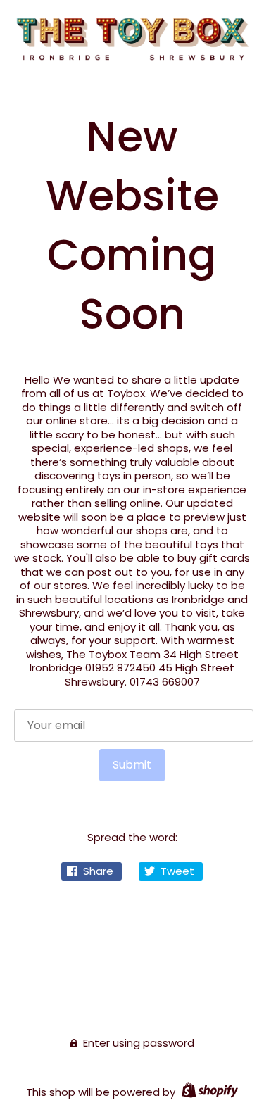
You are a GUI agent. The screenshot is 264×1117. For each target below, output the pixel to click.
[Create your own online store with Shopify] (208, 1092)
